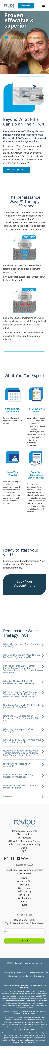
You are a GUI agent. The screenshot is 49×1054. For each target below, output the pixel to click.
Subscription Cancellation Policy (24, 844)
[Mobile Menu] (43, 5)
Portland (24, 884)
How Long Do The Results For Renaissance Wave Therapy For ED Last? (20, 718)
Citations (7, 796)
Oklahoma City (24, 881)
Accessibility (39, 973)
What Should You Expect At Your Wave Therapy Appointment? (22, 741)
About (24, 847)
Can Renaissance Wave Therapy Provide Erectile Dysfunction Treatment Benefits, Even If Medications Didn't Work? (23, 669)
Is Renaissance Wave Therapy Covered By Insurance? (18, 775)
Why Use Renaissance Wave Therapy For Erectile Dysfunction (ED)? (21, 656)
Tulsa (24, 905)
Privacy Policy (9, 973)
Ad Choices (39, 976)
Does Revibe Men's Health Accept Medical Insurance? (19, 786)
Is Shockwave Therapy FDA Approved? (16, 764)
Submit (24, 941)
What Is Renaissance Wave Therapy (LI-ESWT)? (21, 645)
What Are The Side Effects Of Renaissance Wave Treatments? (19, 682)
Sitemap (30, 973)
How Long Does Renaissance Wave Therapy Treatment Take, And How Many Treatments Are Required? (20, 752)
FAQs (24, 851)
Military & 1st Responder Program (24, 841)
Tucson (24, 901)
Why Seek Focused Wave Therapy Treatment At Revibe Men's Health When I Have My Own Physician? (20, 694)
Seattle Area (24, 898)
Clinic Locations (24, 834)
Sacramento (24, 888)
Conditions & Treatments (24, 831)
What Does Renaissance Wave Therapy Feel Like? (18, 730)
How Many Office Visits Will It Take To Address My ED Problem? (21, 706)
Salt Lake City (24, 891)
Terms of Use (21, 973)
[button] (24, 645)
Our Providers (24, 837)
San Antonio (24, 894)
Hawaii (24, 878)
